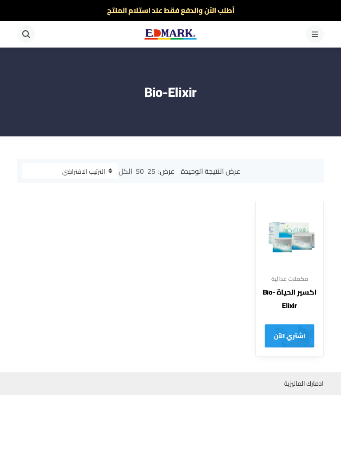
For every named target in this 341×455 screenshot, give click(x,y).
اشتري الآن (289, 336)
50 (140, 171)
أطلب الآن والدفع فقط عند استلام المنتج (170, 10)
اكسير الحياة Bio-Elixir (290, 298)
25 (151, 171)
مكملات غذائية (289, 278)
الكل (125, 171)
